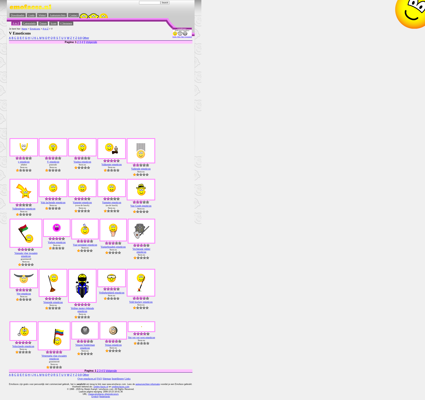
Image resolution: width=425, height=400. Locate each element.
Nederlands (104, 396)
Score (53, 23)
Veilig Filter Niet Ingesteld (182, 37)
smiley (96, 386)
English (95, 396)
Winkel (42, 15)
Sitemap (107, 378)
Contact (73, 15)
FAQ (99, 378)
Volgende (91, 42)
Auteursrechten (58, 15)
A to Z (15, 23)
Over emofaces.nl (87, 378)
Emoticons (35, 29)
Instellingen (118, 378)
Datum (43, 23)
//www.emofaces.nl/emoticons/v (103, 394)
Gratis (31, 15)
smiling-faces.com (120, 386)
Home (24, 29)
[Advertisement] (163, 85)
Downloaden (17, 15)
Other (86, 38)
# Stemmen (66, 23)
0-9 (80, 38)
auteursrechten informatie (147, 384)
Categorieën (29, 23)
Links (127, 378)
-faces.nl (104, 386)
